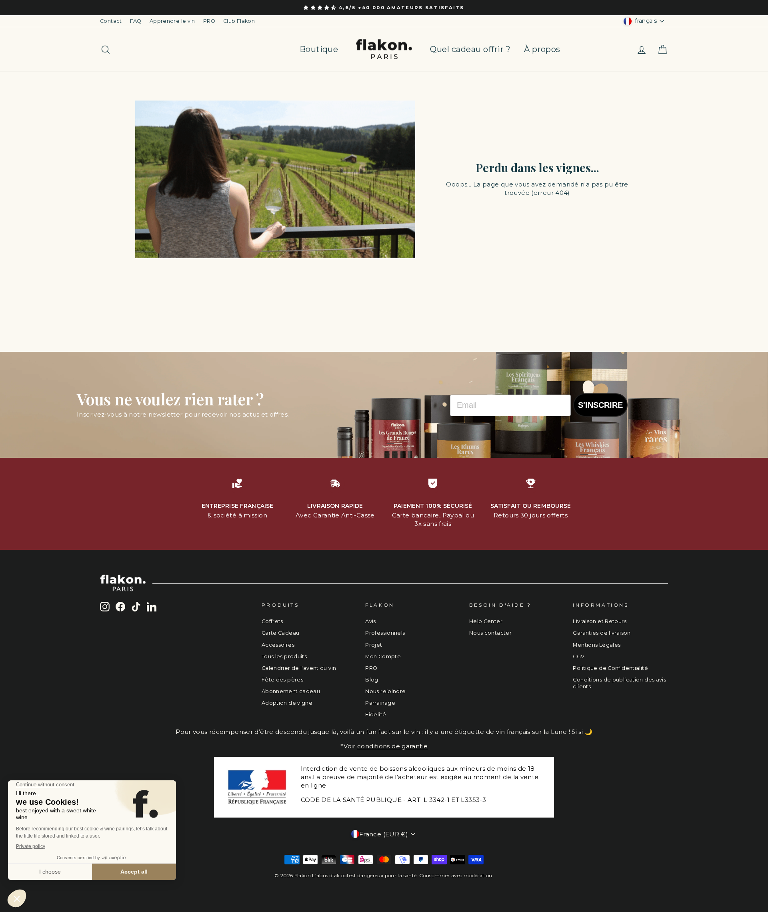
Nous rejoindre (385, 691)
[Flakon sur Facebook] (120, 606)
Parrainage (380, 703)
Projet (373, 645)
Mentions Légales (596, 645)
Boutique (319, 49)
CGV (578, 656)
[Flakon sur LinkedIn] (151, 606)
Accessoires (278, 645)
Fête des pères (282, 680)
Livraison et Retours (599, 621)
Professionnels (385, 633)
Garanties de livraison (601, 633)
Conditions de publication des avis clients (619, 683)
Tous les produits (284, 656)
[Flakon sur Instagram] (105, 606)
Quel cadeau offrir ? (470, 49)
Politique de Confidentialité (610, 668)
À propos (542, 49)
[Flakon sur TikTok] (136, 606)
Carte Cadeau (281, 633)
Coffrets (272, 621)
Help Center (485, 621)
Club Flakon (239, 21)
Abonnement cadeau (291, 691)
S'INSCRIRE (600, 405)
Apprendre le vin (172, 21)
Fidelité (375, 715)
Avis (370, 621)
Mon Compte (383, 656)
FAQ (136, 21)
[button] (321, 7)
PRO (209, 21)
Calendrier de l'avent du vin (299, 668)
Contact (111, 21)
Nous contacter (490, 633)
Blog (371, 680)
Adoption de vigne (287, 703)
